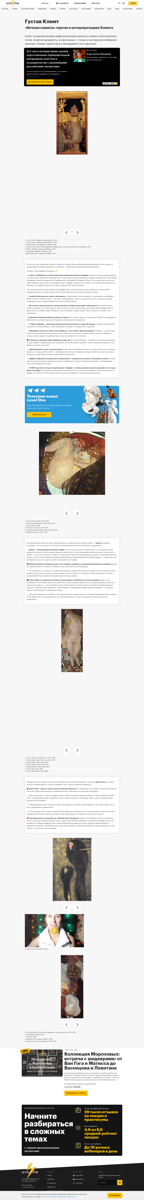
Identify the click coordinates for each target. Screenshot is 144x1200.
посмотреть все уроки (40, 82)
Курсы (45, 3)
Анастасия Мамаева (98, 54)
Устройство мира (27, 8)
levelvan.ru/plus (33, 76)
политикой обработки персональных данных (59, 1197)
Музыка (62, 8)
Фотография (86, 8)
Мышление (42, 8)
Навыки (53, 8)
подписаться (39, 414)
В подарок (63, 3)
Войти (133, 3)
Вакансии (51, 1187)
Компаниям (80, 3)
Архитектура (99, 8)
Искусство (73, 8)
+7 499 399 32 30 (28, 1187)
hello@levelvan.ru (29, 1181)
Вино (117, 8)
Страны (14, 8)
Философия (127, 8)
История (5, 8)
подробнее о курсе (76, 1093)
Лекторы (95, 3)
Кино (109, 8)
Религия (139, 8)
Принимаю (114, 1195)
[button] (68, 227)
